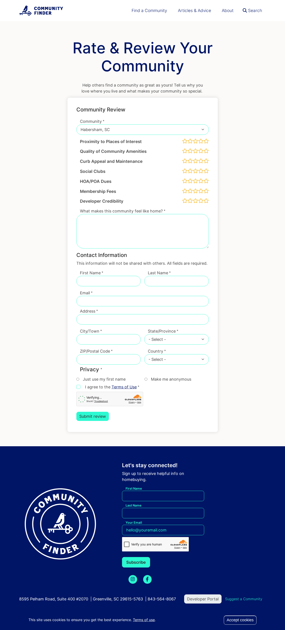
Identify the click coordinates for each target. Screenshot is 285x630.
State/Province (162, 331)
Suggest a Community (243, 599)
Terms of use (144, 620)
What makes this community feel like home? (121, 211)
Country (155, 351)
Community (91, 121)
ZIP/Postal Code (95, 351)
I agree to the (111, 387)
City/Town (89, 331)
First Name (90, 273)
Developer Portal (203, 599)
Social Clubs (92, 171)
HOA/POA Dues (95, 181)
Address (87, 311)
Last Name (158, 273)
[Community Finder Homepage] (41, 11)
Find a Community (149, 10)
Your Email (134, 522)
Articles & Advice (194, 10)
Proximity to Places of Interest (111, 141)
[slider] (195, 141)
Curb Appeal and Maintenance (111, 161)
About (228, 10)
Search (254, 10)
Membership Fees (98, 191)
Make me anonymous (171, 379)
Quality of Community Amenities (113, 151)
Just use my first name (104, 379)
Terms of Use (124, 387)
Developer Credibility (101, 201)
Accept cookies (240, 620)
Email (85, 293)
